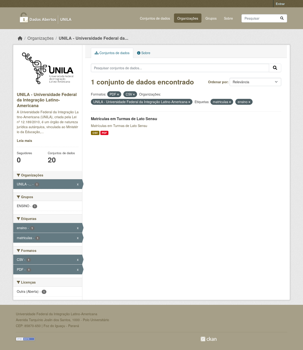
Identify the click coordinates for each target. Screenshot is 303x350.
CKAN (209, 339)
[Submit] (282, 18)
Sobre (228, 18)
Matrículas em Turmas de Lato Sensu (124, 118)
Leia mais (24, 140)
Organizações (187, 18)
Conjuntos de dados (155, 18)
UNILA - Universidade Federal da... (93, 38)
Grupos (211, 18)
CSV (95, 133)
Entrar (280, 3)
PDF (104, 133)
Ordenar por (217, 81)
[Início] (20, 38)
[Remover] (118, 94)
